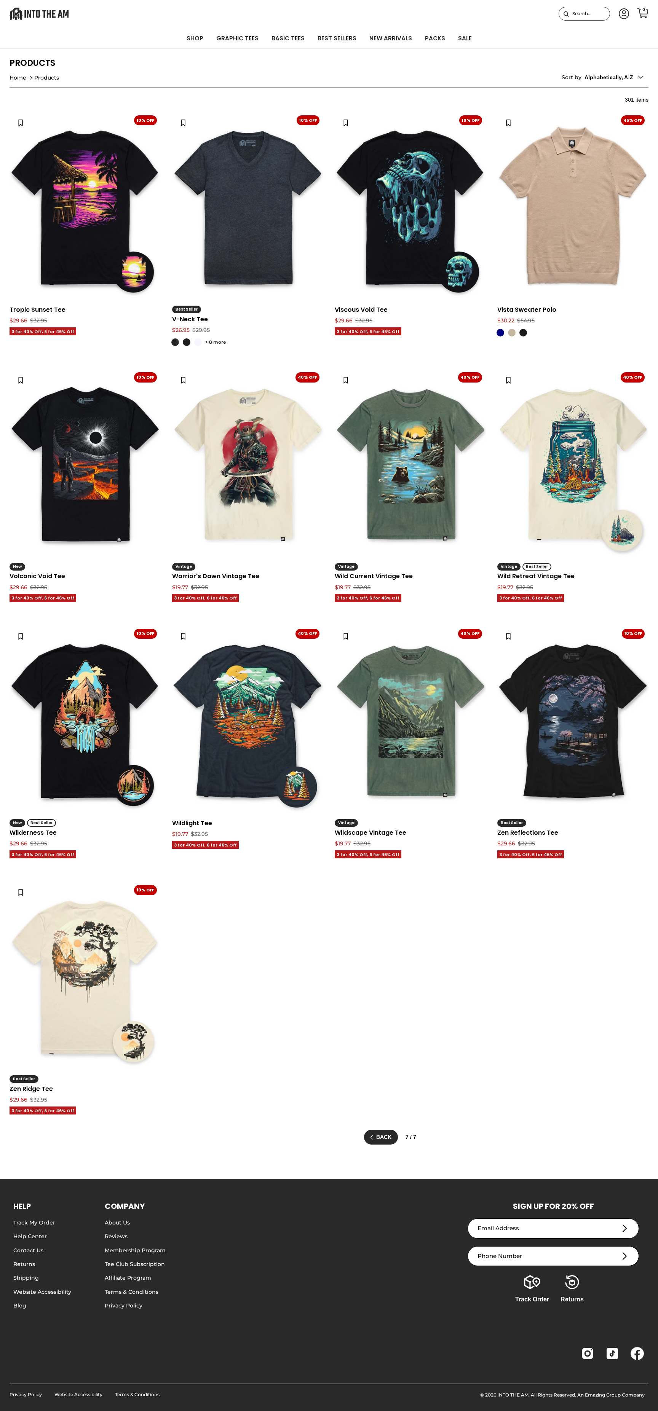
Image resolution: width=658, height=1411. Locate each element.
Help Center (30, 1236)
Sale (465, 38)
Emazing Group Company (615, 1395)
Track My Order (34, 1222)
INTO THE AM (513, 1395)
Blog (19, 1305)
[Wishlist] (20, 122)
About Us (117, 1222)
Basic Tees (288, 38)
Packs (435, 38)
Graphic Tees (237, 38)
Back (383, 1137)
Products (46, 77)
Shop (195, 38)
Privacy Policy (123, 1305)
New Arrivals (390, 38)
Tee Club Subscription (135, 1264)
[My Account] (622, 13)
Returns (24, 1264)
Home (18, 77)
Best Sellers (337, 38)
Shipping (26, 1277)
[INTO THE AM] (39, 14)
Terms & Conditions (131, 1291)
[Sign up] (624, 1228)
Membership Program (135, 1250)
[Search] (566, 13)
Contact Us (28, 1250)
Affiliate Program (128, 1277)
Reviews (116, 1236)
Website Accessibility (42, 1291)
